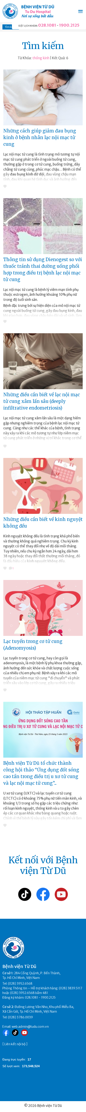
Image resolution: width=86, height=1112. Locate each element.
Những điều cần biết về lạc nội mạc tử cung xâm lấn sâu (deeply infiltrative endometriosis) (41, 401)
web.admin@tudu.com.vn (30, 1027)
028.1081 (47, 25)
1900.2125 (69, 25)
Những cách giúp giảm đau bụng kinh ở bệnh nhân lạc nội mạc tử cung (39, 137)
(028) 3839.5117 (70, 988)
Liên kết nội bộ (15, 1044)
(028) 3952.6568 (20, 984)
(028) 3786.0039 (20, 1017)
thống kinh (40, 58)
